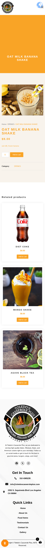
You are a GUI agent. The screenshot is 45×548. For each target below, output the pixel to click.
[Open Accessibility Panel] (5, 543)
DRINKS (11, 124)
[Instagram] (28, 463)
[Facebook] (16, 463)
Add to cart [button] (22, 257)
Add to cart (17, 155)
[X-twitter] (22, 463)
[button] (40, 88)
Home (4, 124)
